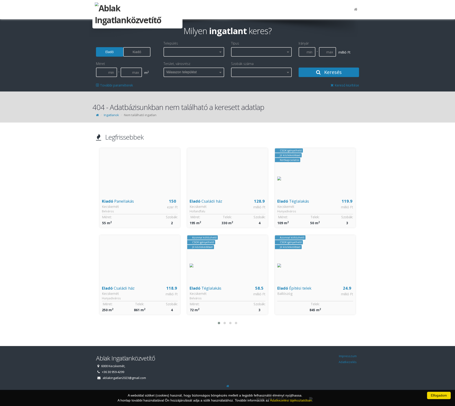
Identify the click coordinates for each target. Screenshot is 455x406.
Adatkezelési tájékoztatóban (291, 400)
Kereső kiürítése (346, 85)
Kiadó (136, 52)
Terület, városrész (177, 63)
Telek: (139, 217)
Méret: (108, 217)
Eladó (109, 52)
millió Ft (172, 207)
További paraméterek (116, 85)
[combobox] (194, 52)
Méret (100, 63)
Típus (235, 43)
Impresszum (348, 356)
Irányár (304, 43)
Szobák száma (242, 63)
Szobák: (172, 217)
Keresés (332, 72)
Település (171, 43)
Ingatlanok (111, 115)
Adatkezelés (348, 362)
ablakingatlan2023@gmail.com (124, 378)
